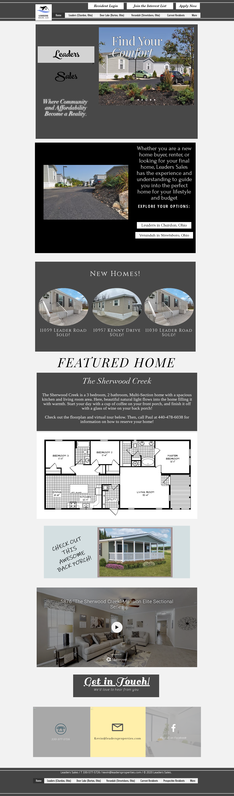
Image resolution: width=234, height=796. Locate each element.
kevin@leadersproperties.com (121, 772)
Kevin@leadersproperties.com (117, 738)
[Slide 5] (154, 100)
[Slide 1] (138, 100)
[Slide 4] (150, 100)
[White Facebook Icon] (173, 728)
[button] (86, 192)
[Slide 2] (142, 100)
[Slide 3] (146, 100)
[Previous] (103, 66)
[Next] (189, 66)
